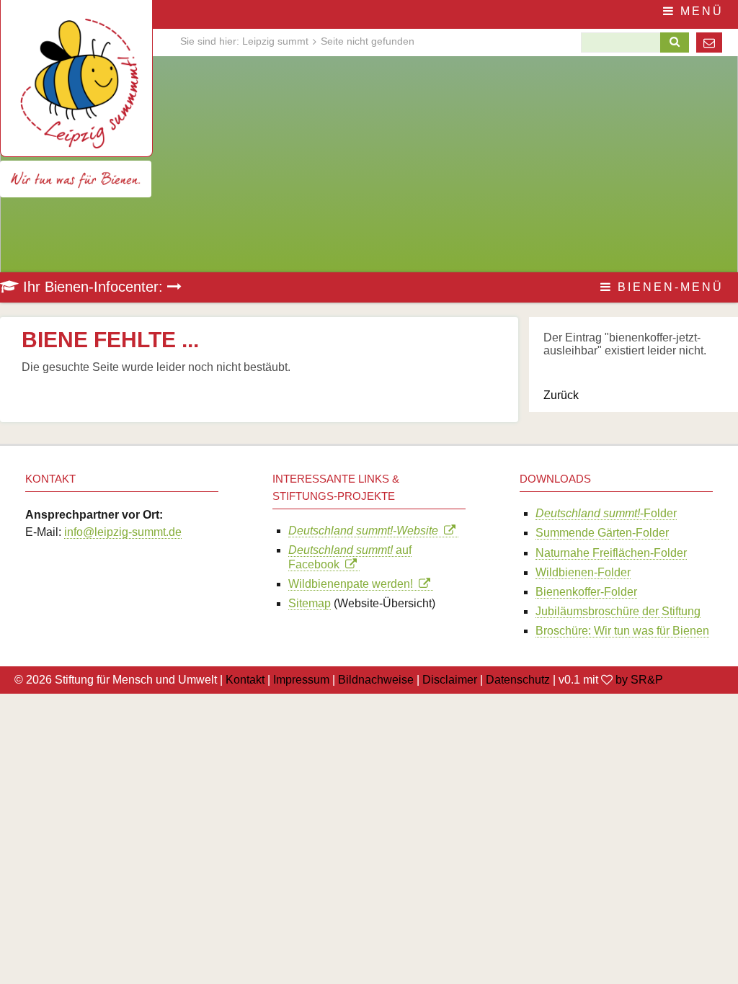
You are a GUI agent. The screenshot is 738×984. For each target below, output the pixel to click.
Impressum (301, 680)
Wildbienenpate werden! (353, 584)
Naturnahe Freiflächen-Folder (611, 553)
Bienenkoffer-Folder (586, 592)
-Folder (606, 513)
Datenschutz (518, 680)
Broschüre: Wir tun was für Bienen (622, 631)
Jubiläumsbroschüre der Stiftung (618, 611)
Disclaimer (449, 680)
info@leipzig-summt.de (123, 532)
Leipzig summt (275, 41)
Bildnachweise (376, 680)
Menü (699, 11)
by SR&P (639, 680)
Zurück (561, 395)
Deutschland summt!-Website (366, 530)
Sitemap (309, 603)
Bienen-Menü (668, 287)
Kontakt (245, 680)
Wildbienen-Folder (583, 572)
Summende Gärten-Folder (602, 533)
